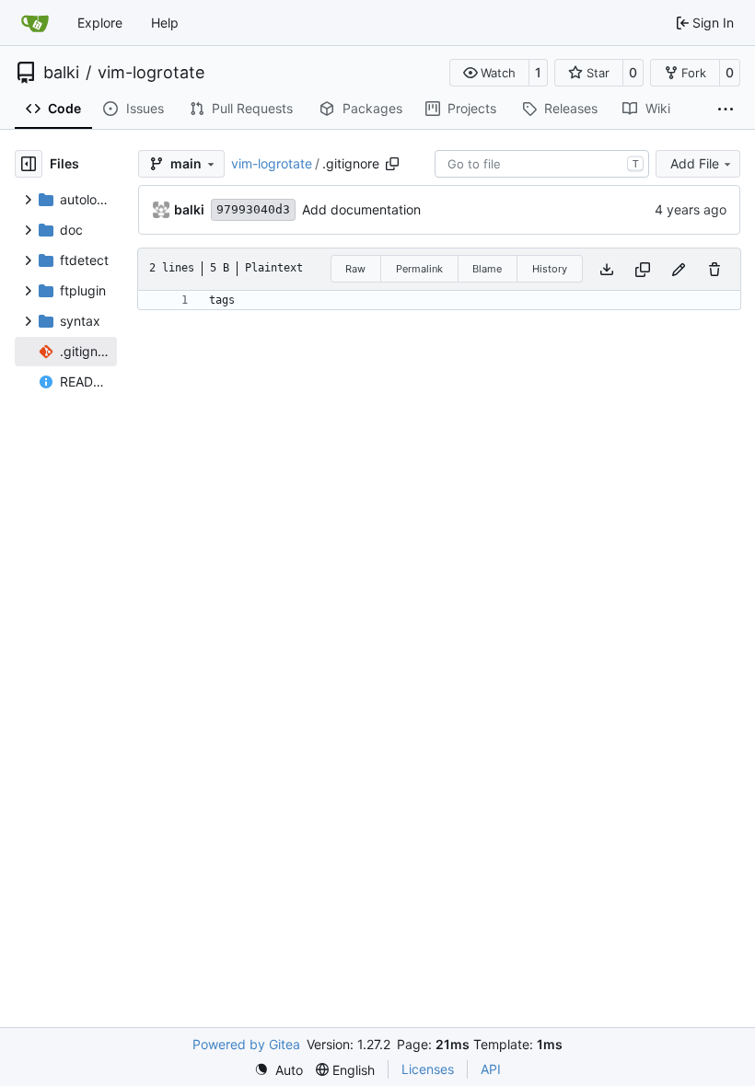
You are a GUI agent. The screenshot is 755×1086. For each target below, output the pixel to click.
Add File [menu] (694, 163)
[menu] (278, 1070)
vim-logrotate (151, 73)
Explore (99, 22)
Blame (487, 268)
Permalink (419, 268)
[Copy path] (392, 163)
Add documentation (361, 209)
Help (165, 22)
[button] (489, 73)
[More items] (725, 109)
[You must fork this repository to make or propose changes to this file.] (678, 269)
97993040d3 (253, 209)
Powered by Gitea (246, 1044)
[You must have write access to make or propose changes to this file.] (714, 269)
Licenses (427, 1069)
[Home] (35, 23)
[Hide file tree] (28, 164)
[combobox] (542, 164)
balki (61, 73)
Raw (355, 268)
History (549, 268)
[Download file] (606, 269)
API (491, 1069)
